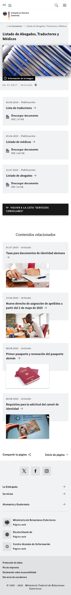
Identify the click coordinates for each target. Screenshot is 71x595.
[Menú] (64, 5)
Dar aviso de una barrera (15, 577)
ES (9, 5)
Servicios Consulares (12, 26)
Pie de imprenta (11, 567)
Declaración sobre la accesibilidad (19, 572)
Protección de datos (13, 562)
